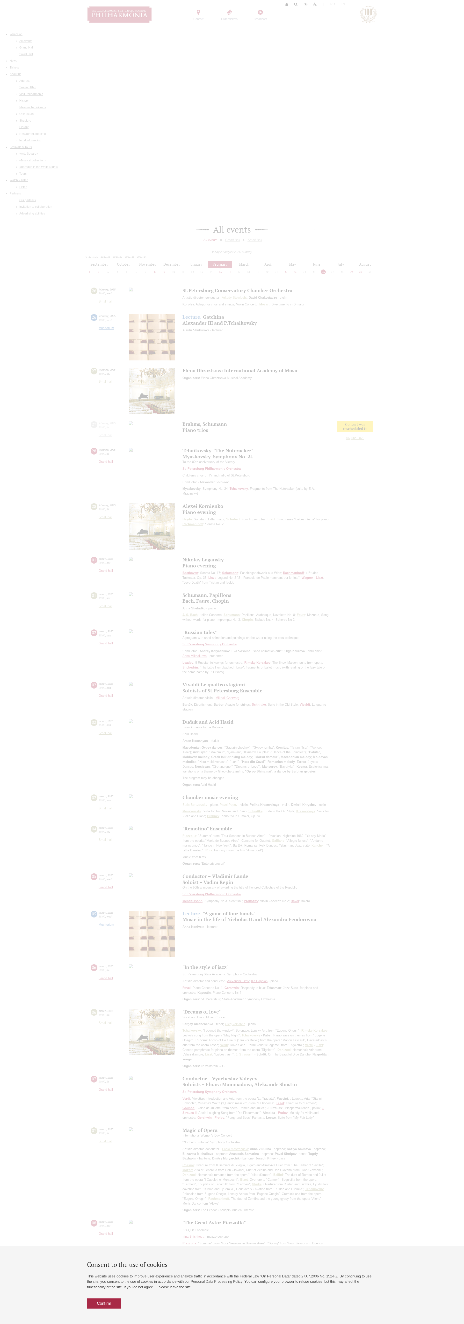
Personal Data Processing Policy (216, 1281)
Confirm (104, 1303)
